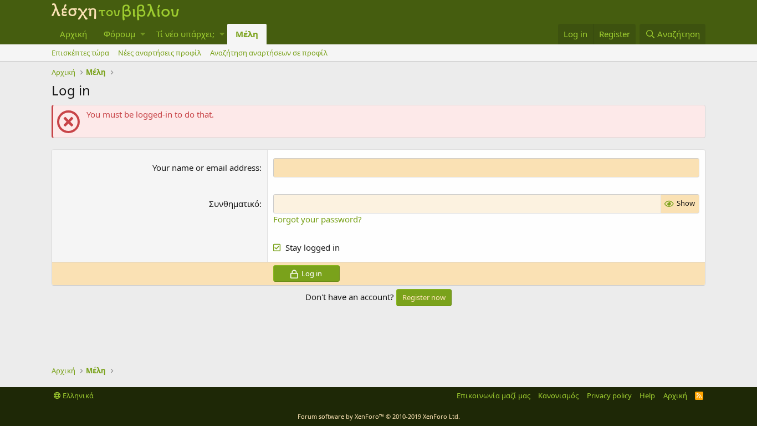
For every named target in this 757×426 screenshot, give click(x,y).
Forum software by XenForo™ (379, 416)
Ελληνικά (77, 395)
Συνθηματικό (234, 203)
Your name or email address (205, 167)
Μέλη (247, 33)
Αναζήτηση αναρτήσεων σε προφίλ (269, 53)
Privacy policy (609, 395)
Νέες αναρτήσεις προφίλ (159, 53)
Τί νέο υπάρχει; (185, 33)
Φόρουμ (119, 33)
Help (647, 395)
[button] (142, 34)
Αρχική (73, 33)
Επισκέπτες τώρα (80, 53)
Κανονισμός (558, 395)
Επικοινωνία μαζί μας (493, 395)
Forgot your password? (317, 219)
